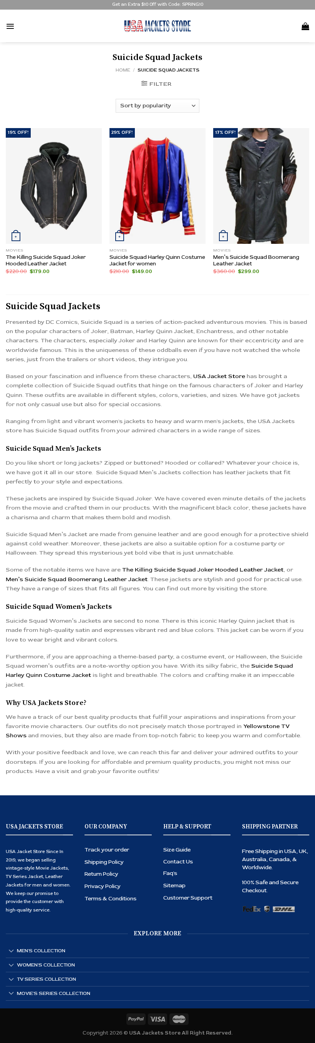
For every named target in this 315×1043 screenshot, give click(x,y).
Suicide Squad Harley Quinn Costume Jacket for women (157, 260)
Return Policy (101, 874)
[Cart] (305, 26)
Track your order (107, 849)
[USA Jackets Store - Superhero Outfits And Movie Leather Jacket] (157, 26)
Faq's (170, 873)
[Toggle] (11, 951)
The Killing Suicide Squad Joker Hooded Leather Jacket (46, 260)
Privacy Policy (103, 886)
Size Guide (177, 849)
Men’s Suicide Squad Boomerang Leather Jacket (256, 260)
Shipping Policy (104, 862)
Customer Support (187, 898)
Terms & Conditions (110, 898)
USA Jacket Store (219, 376)
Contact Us (178, 861)
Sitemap (174, 885)
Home (123, 70)
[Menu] (10, 26)
